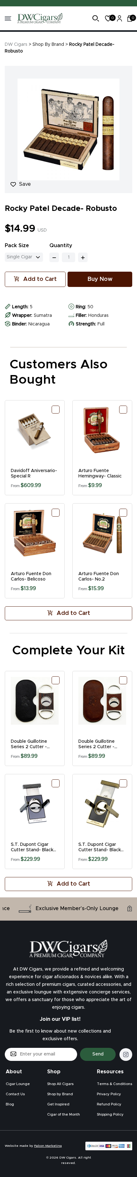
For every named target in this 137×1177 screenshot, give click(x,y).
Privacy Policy (109, 1094)
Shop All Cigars (60, 1084)
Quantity (60, 245)
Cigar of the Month (63, 1114)
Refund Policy (109, 1104)
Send (98, 1054)
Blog (10, 1104)
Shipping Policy (110, 1114)
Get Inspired (58, 1104)
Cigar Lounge (18, 1084)
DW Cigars (16, 44)
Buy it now (100, 279)
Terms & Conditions (114, 1084)
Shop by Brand (60, 1094)
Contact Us (15, 1094)
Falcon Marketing (48, 1145)
